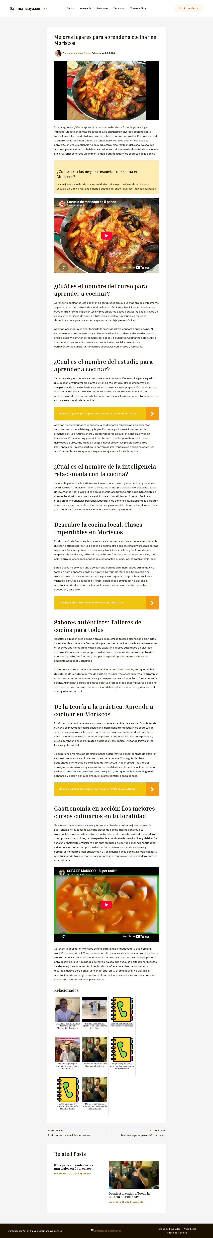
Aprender (85, 1173)
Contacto (118, 8)
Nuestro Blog (138, 8)
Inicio (70, 8)
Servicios (102, 8)
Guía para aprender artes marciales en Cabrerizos (73, 1166)
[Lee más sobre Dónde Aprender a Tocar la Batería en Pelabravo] (134, 1175)
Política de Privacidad (169, 1228)
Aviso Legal (190, 1228)
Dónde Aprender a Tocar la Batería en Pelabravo (129, 1195)
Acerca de (85, 8)
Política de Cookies (176, 1232)
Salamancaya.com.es (28, 8)
